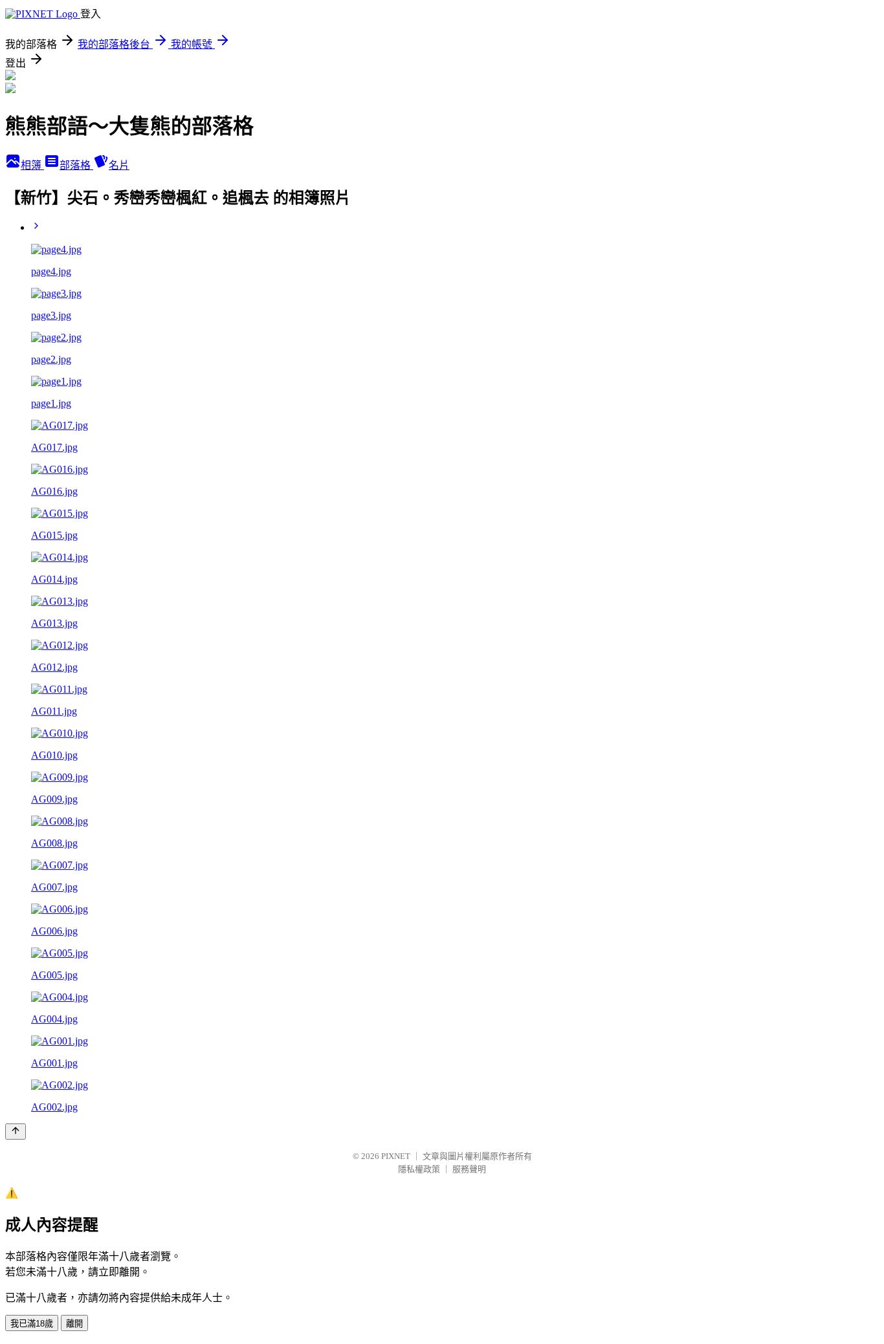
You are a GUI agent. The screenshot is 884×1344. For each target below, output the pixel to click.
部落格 (76, 165)
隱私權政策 (419, 1169)
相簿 (32, 165)
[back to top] (15, 1131)
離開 (74, 1323)
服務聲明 (469, 1169)
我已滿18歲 (31, 1323)
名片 (119, 165)
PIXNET (395, 1156)
